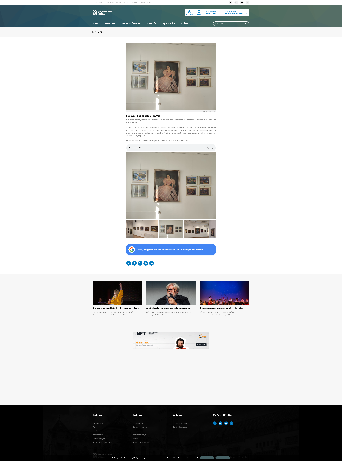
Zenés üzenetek (180, 427)
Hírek (96, 23)
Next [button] (209, 185)
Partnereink (138, 423)
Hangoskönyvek (131, 23)
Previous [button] (132, 185)
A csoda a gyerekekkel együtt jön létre (221, 308)
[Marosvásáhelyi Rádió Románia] (117, 12)
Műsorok (110, 23)
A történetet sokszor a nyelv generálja (168, 308)
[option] (171, 185)
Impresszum (98, 435)
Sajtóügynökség (140, 427)
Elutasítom (223, 458)
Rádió (135, 438)
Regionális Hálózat (141, 442)
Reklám (96, 427)
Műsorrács (137, 431)
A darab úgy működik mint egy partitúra (116, 308)
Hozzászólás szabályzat (103, 442)
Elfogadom (207, 458)
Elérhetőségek (99, 438)
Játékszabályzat (180, 423)
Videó (184, 23)
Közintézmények (140, 435)
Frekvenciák (98, 423)
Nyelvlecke (168, 23)
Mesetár (151, 23)
